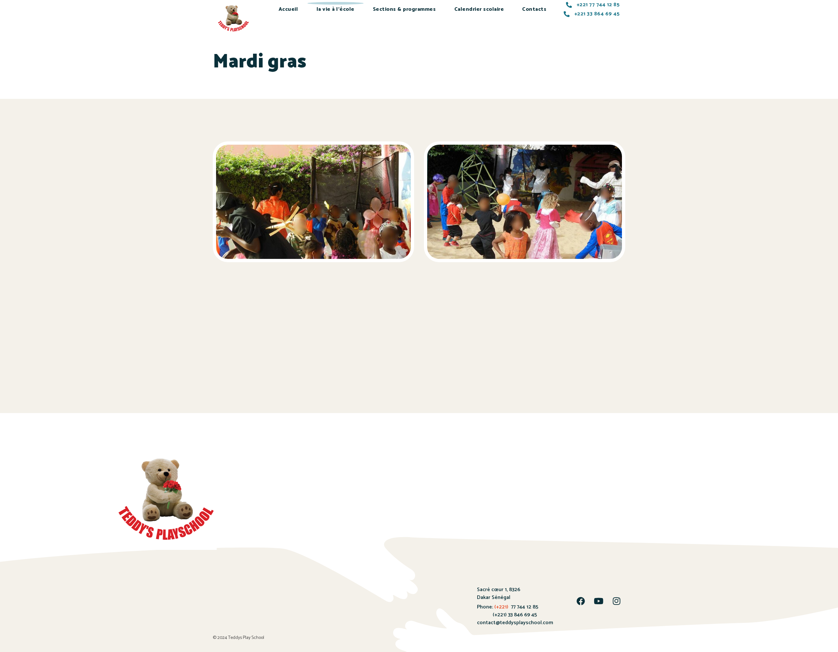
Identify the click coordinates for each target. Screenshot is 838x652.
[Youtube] (598, 600)
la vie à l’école (336, 9)
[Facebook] (580, 600)
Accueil (288, 9)
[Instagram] (616, 600)
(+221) (501, 607)
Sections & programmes (404, 9)
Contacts (534, 9)
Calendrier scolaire (479, 9)
